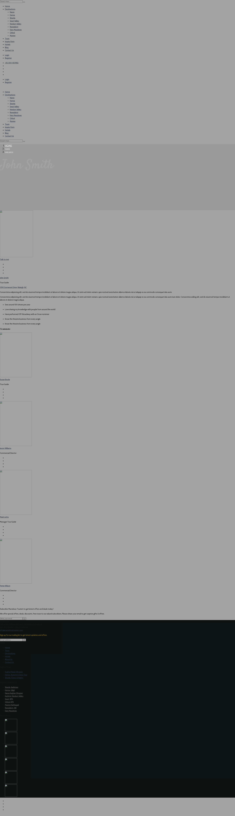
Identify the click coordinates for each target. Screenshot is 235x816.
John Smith (9, 152)
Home (8, 145)
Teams (7, 149)
